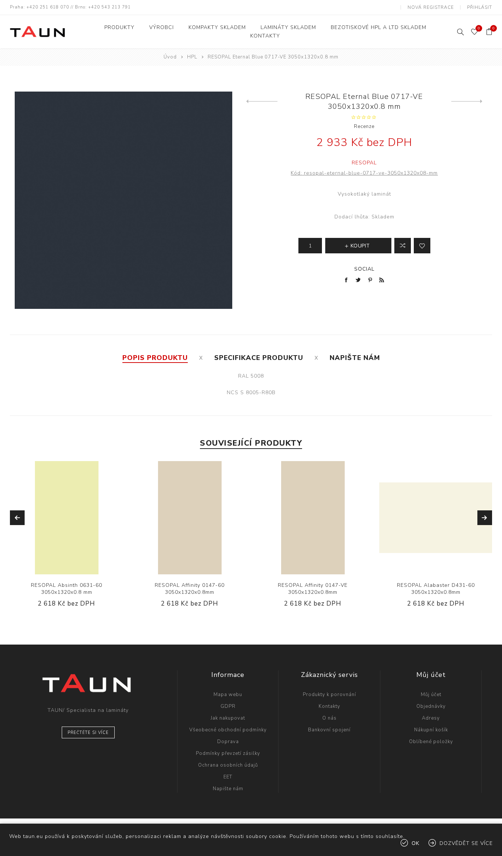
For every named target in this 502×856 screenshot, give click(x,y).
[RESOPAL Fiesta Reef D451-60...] (467, 101)
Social (364, 268)
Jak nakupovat (228, 718)
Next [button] (484, 517)
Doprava (228, 741)
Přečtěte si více (88, 732)
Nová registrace (431, 7)
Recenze (364, 126)
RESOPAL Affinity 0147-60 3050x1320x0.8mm (190, 589)
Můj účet (431, 694)
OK (415, 843)
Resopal (364, 162)
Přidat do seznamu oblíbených (422, 245)
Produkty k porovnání (329, 694)
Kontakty (329, 706)
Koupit (89, 517)
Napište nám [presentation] (355, 357)
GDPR (228, 706)
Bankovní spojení (329, 730)
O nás (329, 718)
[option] (66, 540)
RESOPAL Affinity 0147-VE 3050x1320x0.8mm (313, 589)
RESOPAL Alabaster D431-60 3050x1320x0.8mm (436, 589)
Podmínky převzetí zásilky (228, 753)
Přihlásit (479, 7)
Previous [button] (17, 517)
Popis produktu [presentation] (155, 357)
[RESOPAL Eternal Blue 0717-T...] (261, 101)
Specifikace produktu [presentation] (258, 357)
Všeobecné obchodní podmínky (228, 730)
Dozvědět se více (466, 843)
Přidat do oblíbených (74, 517)
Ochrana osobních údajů (228, 765)
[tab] (155, 357)
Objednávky (431, 706)
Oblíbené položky (431, 741)
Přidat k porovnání (58, 517)
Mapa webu (228, 694)
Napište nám (228, 788)
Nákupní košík (431, 730)
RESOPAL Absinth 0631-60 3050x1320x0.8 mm (66, 589)
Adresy (431, 718)
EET (227, 777)
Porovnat (402, 245)
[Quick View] (44, 517)
